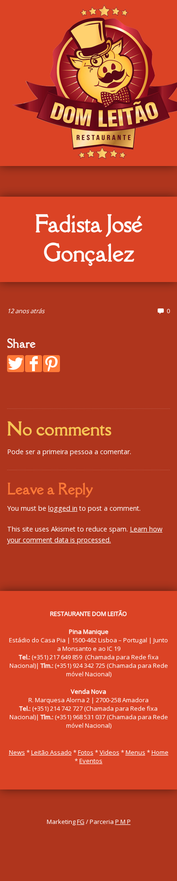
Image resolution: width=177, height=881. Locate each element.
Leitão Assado (51, 752)
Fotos (85, 752)
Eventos (90, 760)
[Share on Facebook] (33, 363)
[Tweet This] (15, 363)
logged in (62, 508)
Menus (135, 752)
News (17, 752)
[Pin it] (51, 363)
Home (160, 752)
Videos (109, 752)
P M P (123, 821)
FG (80, 821)
